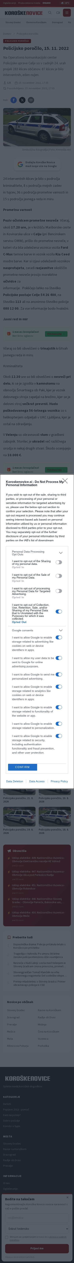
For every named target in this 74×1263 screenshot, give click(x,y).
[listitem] (37, 553)
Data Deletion (14, 781)
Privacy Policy (59, 781)
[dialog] (37, 631)
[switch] (59, 562)
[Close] (66, 482)
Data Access (37, 781)
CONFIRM (22, 767)
